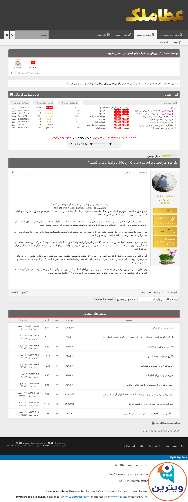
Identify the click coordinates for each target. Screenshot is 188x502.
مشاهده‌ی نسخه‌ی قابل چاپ (168, 422)
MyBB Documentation (77, 496)
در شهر (102, 110)
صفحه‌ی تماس (171, 446)
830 (168, 210)
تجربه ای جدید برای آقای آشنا (159, 375)
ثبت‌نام (162, 42)
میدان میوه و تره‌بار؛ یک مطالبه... (153, 113)
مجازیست (143, 83)
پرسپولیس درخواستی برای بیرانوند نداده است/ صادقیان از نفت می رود (137, 394)
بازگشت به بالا (154, 446)
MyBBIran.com (23, 443)
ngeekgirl (49, 127)
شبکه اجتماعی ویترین (170, 35)
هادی (127, 116)
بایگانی (141, 446)
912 (77, 107)
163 (77, 121)
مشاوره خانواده (144, 35)
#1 (13, 172)
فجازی (153, 83)
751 (39, 116)
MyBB (50, 443)
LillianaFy (24, 107)
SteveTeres (24, 113)
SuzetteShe (23, 116)
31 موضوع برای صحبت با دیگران (157, 365)
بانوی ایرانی (100, 128)
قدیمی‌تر (109, 298)
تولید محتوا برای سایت (162, 327)
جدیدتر (98, 298)
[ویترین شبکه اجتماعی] (168, 481)
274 (39, 124)
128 (77, 124)
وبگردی (133, 83)
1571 (38, 110)
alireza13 (69, 394)
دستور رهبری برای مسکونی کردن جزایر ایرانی (150, 384)
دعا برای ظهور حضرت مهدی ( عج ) (158, 116)
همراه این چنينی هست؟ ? (162, 128)
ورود (176, 42)
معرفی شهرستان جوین (95, 125)
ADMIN (69, 337)
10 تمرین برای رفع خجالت (160, 346)
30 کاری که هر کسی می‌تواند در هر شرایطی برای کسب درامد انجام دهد (137, 337)
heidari (69, 413)
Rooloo (46, 445)
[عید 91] (167, 264)
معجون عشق (121, 35)
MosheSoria (23, 121)
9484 (38, 107)
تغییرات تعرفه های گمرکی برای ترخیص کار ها (151, 403)
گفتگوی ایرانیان (98, 122)
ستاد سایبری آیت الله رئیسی (161, 122)
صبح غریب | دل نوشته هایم (161, 119)
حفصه (126, 128)
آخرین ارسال (33, 329)
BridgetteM (23, 118)
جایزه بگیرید (101, 35)
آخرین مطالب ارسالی (26, 94)
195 (77, 113)
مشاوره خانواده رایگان (168, 83)
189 (77, 116)
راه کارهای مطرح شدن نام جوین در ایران (155, 125)
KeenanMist (23, 124)
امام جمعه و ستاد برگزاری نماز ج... (153, 110)
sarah (50, 124)
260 (39, 127)
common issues (117, 496)
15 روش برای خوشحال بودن (159, 356)
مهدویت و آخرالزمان (96, 116)
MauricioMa (23, 110)
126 (77, 127)
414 (39, 121)
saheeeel (69, 327)
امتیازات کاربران (128, 446)
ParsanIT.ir (11, 445)
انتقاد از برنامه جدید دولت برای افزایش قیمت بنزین (147, 413)
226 (77, 110)
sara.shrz (69, 403)
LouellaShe (23, 127)
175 (77, 118)
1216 (38, 113)
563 (39, 118)
